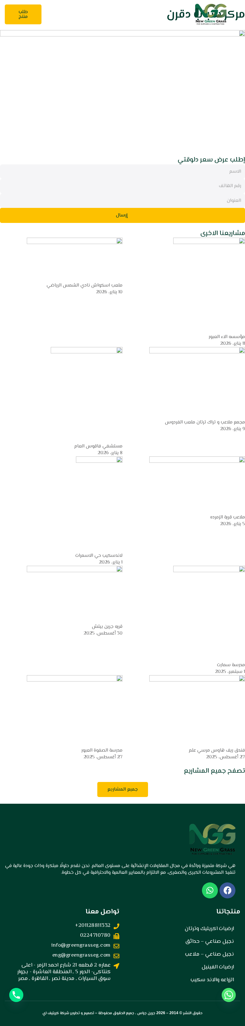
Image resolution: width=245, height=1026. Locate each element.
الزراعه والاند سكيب (212, 980)
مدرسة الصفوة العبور (101, 750)
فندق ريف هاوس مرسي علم (217, 750)
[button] (111, 14)
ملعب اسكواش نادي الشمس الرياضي (84, 285)
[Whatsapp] (229, 995)
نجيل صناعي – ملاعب (209, 954)
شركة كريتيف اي (55, 1013)
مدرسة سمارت (231, 665)
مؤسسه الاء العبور (227, 337)
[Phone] (16, 995)
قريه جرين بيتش (107, 626)
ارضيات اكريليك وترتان (209, 929)
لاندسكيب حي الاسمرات (98, 555)
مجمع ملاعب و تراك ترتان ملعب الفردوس (205, 422)
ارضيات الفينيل (218, 967)
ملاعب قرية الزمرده (227, 517)
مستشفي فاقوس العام (98, 446)
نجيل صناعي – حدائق (209, 941)
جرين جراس (146, 1013)
